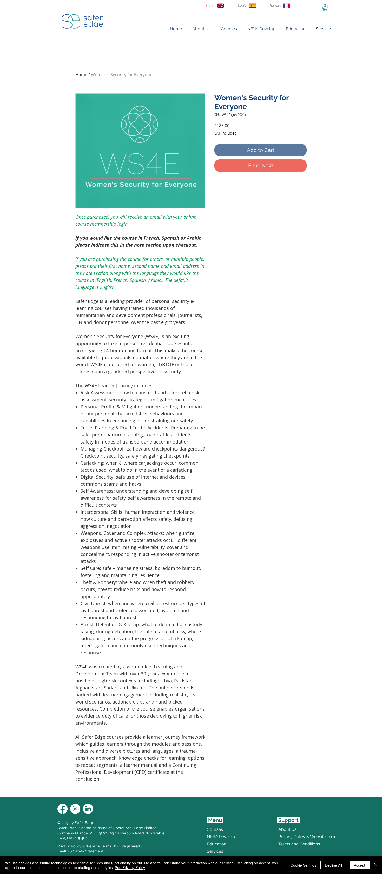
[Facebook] (62, 809)
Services (215, 851)
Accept (359, 865)
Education (216, 843)
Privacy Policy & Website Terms (84, 846)
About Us (287, 829)
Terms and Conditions (291, 843)
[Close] (376, 865)
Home (81, 75)
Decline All (333, 865)
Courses (215, 829)
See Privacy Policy (130, 867)
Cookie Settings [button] (303, 865)
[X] (75, 809)
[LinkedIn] (88, 809)
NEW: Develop (221, 836)
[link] (325, 7)
